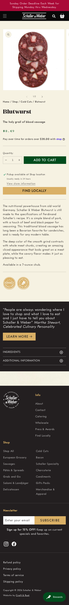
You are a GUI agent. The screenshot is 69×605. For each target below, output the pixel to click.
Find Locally (34, 191)
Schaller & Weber (32, 590)
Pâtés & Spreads (13, 470)
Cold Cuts (26, 102)
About (39, 403)
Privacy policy (12, 569)
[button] (5, 16)
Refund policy (12, 562)
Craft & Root (23, 595)
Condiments (43, 476)
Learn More (17, 336)
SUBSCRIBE (50, 520)
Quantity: (8, 153)
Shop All (8, 451)
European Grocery (14, 457)
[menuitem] (50, 404)
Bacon (40, 457)
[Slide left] (26, 96)
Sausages (9, 464)
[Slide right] (42, 96)
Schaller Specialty (47, 464)
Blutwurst (40, 102)
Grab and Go (12, 476)
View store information (21, 183)
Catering (41, 416)
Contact (40, 410)
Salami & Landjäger (16, 483)
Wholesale (41, 423)
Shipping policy (13, 581)
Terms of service (13, 575)
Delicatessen (11, 489)
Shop (15, 102)
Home (6, 102)
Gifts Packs (43, 483)
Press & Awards (45, 429)
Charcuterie (43, 470)
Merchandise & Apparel (45, 491)
